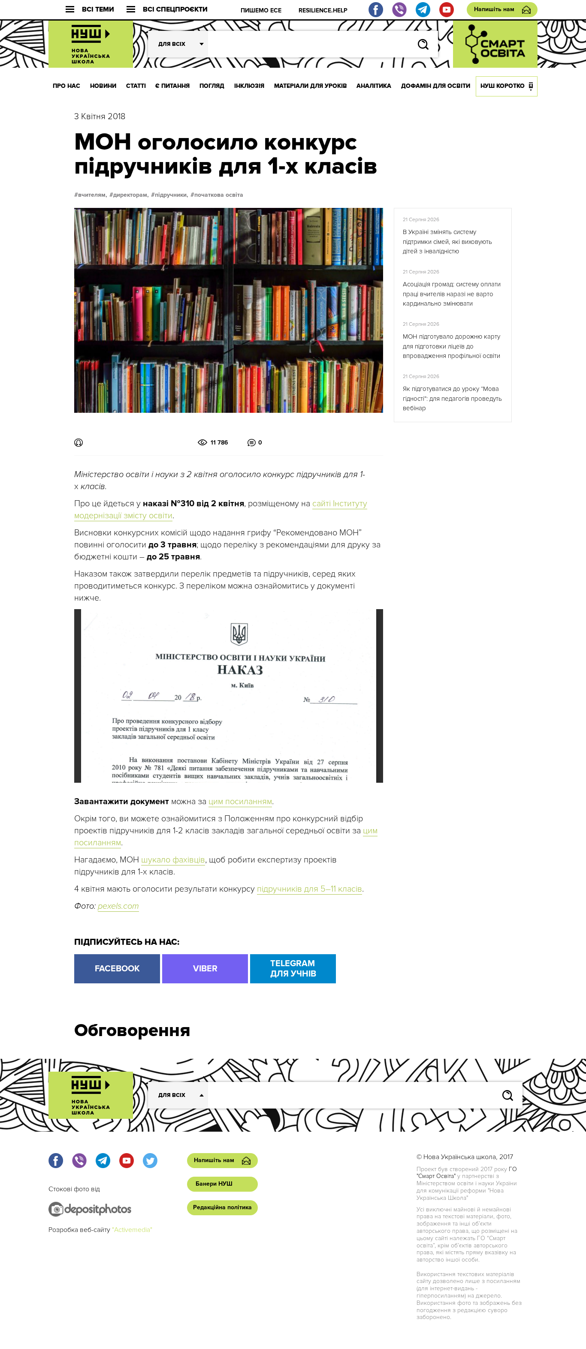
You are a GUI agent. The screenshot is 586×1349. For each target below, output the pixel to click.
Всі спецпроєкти (175, 10)
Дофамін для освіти (435, 86)
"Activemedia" (132, 1230)
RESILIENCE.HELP (323, 10)
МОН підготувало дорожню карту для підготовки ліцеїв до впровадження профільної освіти (451, 346)
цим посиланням (240, 801)
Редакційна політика (222, 1207)
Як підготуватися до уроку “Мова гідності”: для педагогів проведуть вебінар (452, 398)
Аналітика (373, 86)
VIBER (205, 969)
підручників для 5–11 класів (309, 889)
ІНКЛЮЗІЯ (249, 86)
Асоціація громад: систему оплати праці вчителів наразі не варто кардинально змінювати (452, 293)
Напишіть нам (494, 9)
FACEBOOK (117, 969)
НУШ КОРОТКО (502, 86)
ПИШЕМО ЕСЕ (261, 10)
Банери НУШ (214, 1183)
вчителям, (92, 195)
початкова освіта (218, 195)
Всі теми (98, 10)
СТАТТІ (136, 86)
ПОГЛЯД (211, 86)
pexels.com (118, 906)
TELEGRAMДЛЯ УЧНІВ (293, 968)
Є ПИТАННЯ (172, 86)
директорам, (131, 195)
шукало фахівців (173, 860)
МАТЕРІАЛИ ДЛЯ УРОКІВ (310, 86)
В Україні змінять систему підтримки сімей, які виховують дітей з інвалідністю (447, 241)
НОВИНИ (103, 86)
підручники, (171, 195)
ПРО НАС (66, 86)
